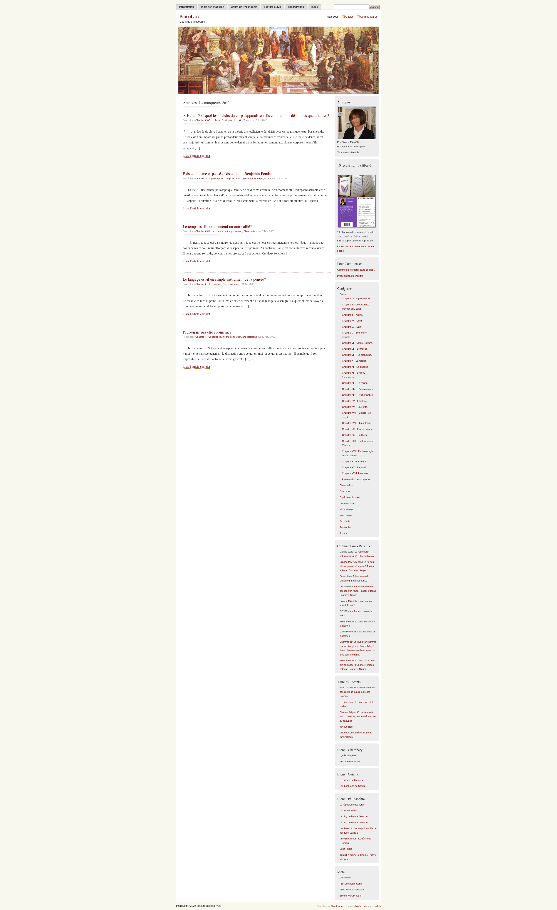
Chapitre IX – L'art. (352, 326)
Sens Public (346, 849)
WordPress (337, 906)
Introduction (186, 6)
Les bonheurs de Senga (352, 786)
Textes (247, 120)
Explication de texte (232, 120)
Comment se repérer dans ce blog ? (356, 269)
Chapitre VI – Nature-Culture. (357, 343)
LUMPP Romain (348, 631)
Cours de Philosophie (244, 6)
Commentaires (368, 16)
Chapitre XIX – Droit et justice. (358, 395)
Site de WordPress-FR (352, 895)
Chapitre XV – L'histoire (354, 401)
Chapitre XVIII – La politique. (357, 423)
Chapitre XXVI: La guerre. (355, 473)
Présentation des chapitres (356, 479)
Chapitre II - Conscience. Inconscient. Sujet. (218, 336)
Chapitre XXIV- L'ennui (354, 461)
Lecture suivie (273, 6)
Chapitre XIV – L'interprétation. (358, 389)
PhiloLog (189, 16)
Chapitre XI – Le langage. (355, 367)
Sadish (377, 906)
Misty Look (361, 906)
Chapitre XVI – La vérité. (355, 407)
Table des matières (212, 6)
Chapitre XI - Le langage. (208, 284)
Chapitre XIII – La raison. (355, 383)
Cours (343, 294)
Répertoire (345, 527)
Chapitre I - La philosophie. (209, 178)
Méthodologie (347, 509)
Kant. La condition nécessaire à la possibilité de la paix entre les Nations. (357, 691)
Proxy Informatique (350, 761)
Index (314, 6)
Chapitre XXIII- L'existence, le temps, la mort (248, 178)
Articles (349, 16)
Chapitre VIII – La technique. (357, 355)
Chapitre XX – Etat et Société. (357, 429)
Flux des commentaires (352, 889)
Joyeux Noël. (347, 726)
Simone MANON (348, 562)
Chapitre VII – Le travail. (354, 348)
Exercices (345, 491)
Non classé (346, 515)
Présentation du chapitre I (350, 276)
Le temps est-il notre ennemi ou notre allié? (217, 226)
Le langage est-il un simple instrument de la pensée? (224, 279)
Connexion (345, 877)
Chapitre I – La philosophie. (356, 298)
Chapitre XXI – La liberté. (355, 435)
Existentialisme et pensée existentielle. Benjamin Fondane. (229, 173)
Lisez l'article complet (196, 155)
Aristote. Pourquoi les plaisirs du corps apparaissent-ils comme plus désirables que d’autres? (256, 115)
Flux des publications (351, 883)
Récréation (345, 521)
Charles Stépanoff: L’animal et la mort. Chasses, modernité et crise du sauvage (358, 716)
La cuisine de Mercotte (352, 780)
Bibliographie (296, 6)
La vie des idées (348, 810)
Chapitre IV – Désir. (352, 320)
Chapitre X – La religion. (354, 360)
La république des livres (352, 804)
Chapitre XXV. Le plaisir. (207, 120)
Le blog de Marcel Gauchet (354, 816)
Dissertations (250, 231)
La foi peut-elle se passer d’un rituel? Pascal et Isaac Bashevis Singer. (357, 566)
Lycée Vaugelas (348, 755)
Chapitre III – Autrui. (352, 314)
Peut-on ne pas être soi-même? (207, 332)
